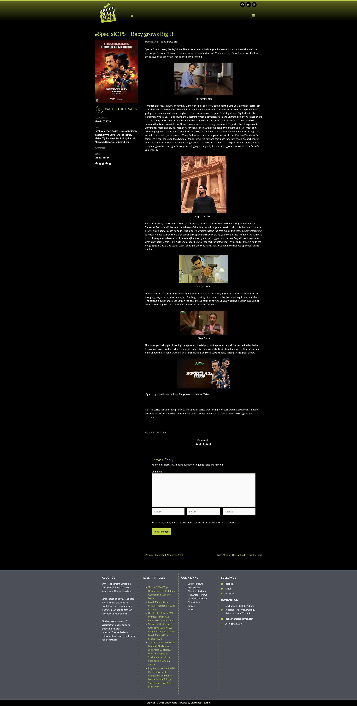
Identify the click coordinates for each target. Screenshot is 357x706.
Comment (158, 471)
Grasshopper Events (200, 702)
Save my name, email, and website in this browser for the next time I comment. (196, 522)
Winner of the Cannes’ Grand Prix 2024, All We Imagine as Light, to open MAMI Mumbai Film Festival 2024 (161, 631)
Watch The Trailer (120, 109)
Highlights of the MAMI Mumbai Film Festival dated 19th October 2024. (161, 617)
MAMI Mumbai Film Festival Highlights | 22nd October (161, 606)
